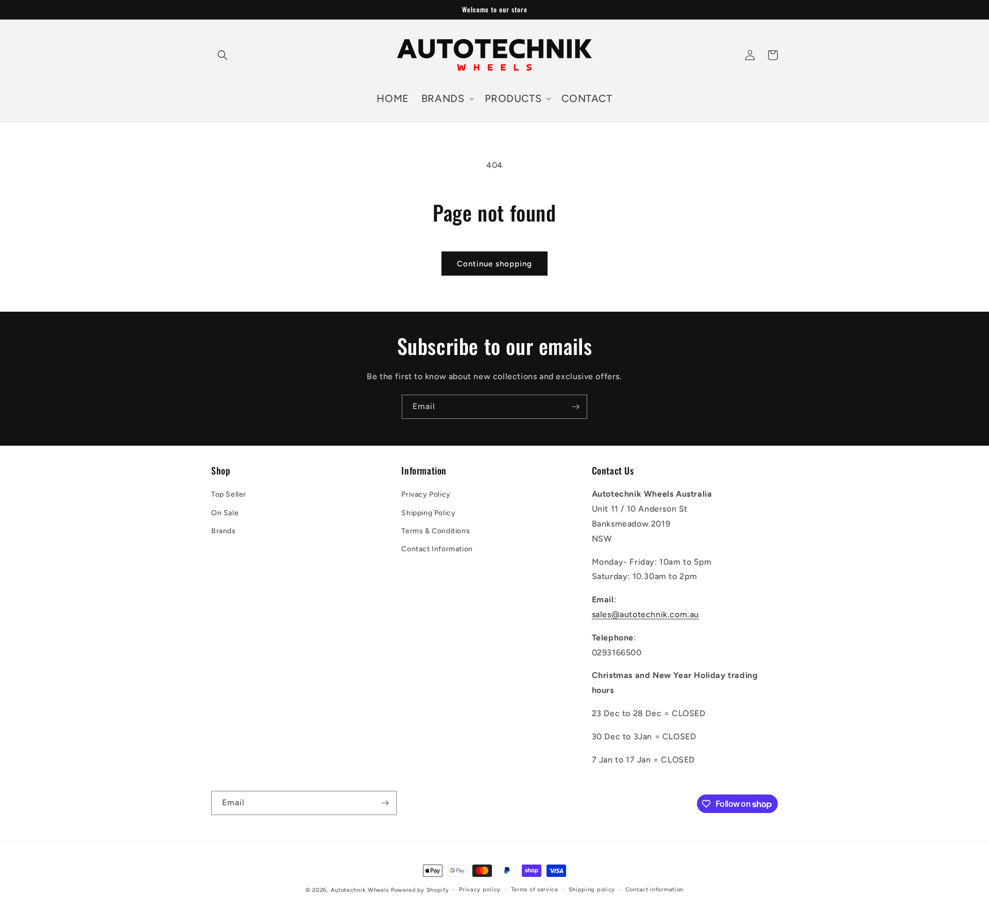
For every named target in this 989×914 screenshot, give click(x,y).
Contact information (654, 889)
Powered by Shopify (420, 890)
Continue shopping (494, 263)
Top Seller (228, 494)
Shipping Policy (428, 513)
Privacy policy (480, 889)
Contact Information (436, 549)
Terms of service (534, 889)
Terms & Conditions (435, 531)
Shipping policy (592, 889)
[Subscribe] (575, 407)
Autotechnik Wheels (360, 890)
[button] (222, 55)
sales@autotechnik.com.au (645, 614)
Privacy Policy (425, 494)
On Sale (224, 513)
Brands (223, 531)
